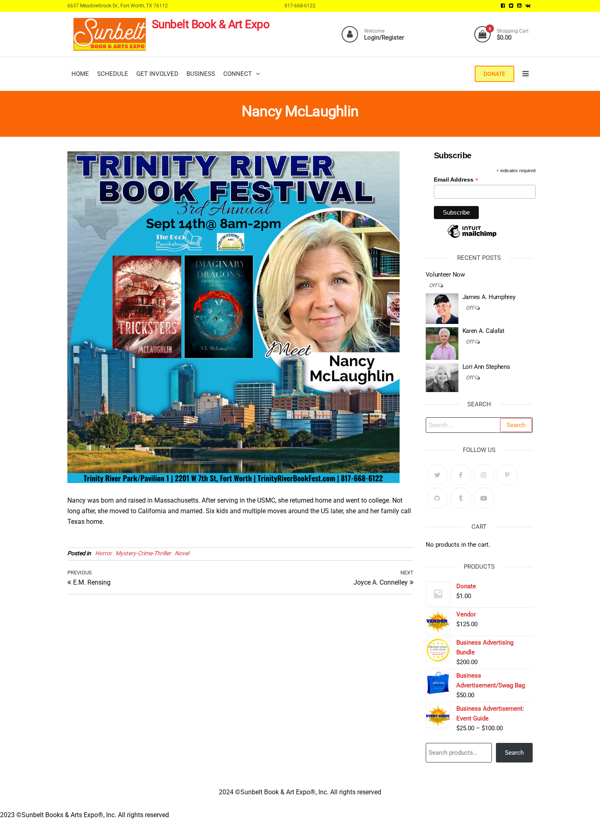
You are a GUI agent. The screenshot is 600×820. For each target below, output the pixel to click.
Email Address (456, 180)
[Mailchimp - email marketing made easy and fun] (472, 237)
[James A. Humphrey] (442, 308)
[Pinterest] (507, 474)
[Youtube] (483, 498)
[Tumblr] (460, 498)
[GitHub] (437, 498)
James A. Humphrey (489, 297)
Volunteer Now (445, 274)
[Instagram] (483, 474)
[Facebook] (460, 474)
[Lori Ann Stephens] (442, 377)
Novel (182, 553)
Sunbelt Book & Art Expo (210, 24)
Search (514, 752)
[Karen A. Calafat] (442, 343)
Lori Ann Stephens (486, 366)
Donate (494, 74)
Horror (103, 553)
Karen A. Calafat (483, 331)
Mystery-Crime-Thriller (143, 553)
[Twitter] (437, 474)
